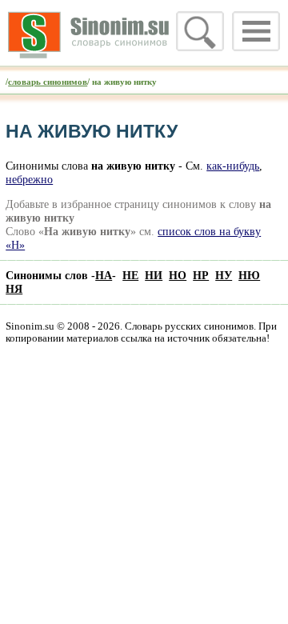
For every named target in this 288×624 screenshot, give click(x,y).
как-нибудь (232, 165)
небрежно (29, 179)
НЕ (130, 275)
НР (201, 275)
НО (177, 275)
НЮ (249, 275)
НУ (223, 275)
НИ (153, 275)
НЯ (14, 288)
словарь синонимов (47, 81)
